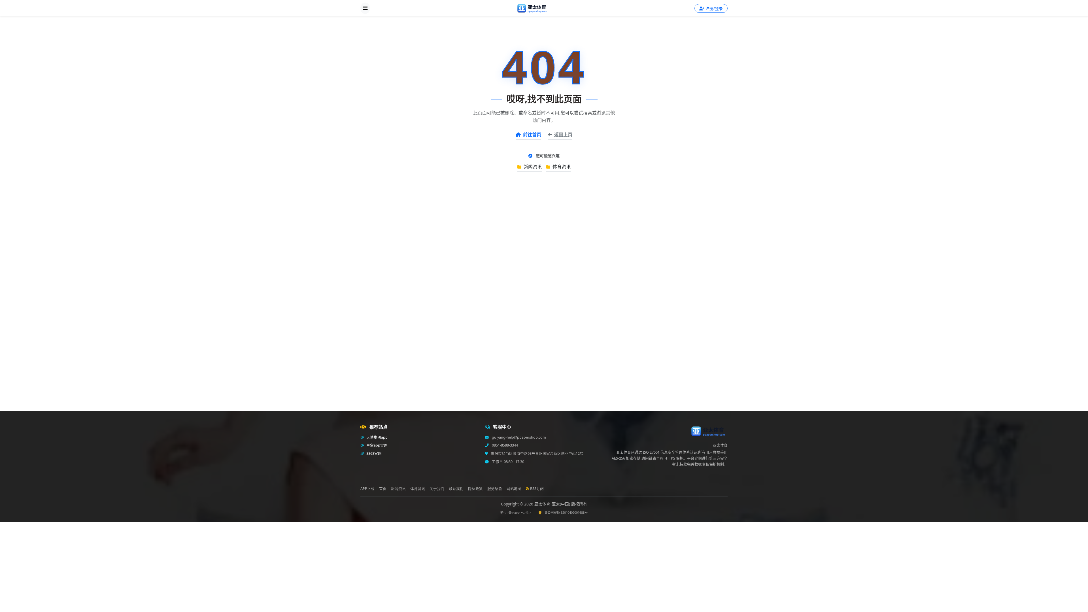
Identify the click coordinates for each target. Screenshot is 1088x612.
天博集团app (377, 437)
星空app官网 (377, 445)
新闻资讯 (532, 166)
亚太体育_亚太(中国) (552, 504)
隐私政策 (475, 488)
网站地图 (514, 488)
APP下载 (367, 488)
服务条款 (494, 488)
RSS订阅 (537, 488)
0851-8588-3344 (504, 445)
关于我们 (437, 488)
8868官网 (374, 453)
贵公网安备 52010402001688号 (566, 512)
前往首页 (532, 134)
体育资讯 (561, 166)
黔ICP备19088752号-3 (515, 513)
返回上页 (563, 134)
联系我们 (456, 488)
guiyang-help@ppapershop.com (518, 437)
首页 (382, 488)
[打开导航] (365, 8)
